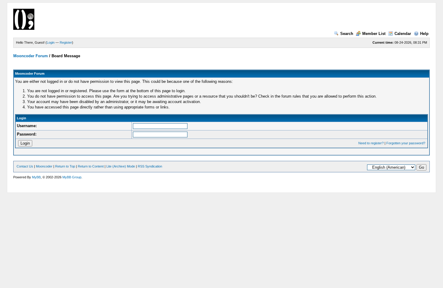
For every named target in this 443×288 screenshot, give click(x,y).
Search (346, 33)
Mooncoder (44, 166)
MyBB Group (71, 177)
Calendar (402, 33)
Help (424, 33)
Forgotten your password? (405, 143)
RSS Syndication (150, 166)
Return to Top (65, 166)
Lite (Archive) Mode (120, 166)
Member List (373, 33)
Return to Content (91, 166)
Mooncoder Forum (30, 56)
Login (51, 42)
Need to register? (371, 143)
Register (66, 42)
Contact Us (25, 166)
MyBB (36, 177)
